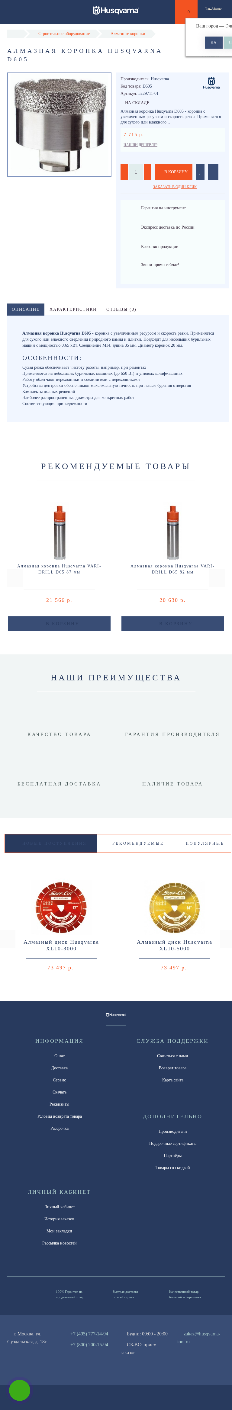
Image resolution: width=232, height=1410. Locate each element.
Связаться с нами (172, 1056)
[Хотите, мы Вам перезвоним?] (19, 1390)
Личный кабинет (59, 1207)
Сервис (59, 1080)
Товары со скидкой (173, 1167)
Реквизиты (59, 1104)
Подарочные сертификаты (172, 1143)
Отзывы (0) (121, 309)
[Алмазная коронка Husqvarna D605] (59, 124)
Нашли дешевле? (140, 145)
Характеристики (73, 309)
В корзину (175, 172)
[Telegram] (190, 1353)
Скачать (59, 1092)
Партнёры (173, 1155)
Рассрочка (59, 1128)
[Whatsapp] (180, 1352)
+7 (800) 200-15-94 (89, 1344)
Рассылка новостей (59, 1243)
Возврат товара (172, 1068)
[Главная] (15, 33)
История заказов (59, 1219)
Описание (26, 309)
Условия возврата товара (59, 1116)
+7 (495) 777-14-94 (89, 1333)
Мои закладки (59, 1231)
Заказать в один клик (175, 187)
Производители (173, 1131)
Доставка (59, 1068)
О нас (59, 1056)
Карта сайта (172, 1080)
